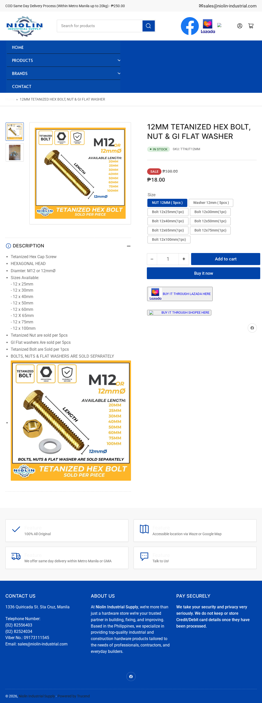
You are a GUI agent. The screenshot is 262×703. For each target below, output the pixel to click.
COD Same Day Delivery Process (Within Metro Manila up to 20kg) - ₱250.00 (65, 6)
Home (10, 99)
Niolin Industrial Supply (37, 696)
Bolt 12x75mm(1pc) (210, 230)
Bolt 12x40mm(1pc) (168, 221)
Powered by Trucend (74, 696)
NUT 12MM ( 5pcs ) (167, 203)
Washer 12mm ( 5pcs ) (211, 203)
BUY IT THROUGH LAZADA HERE (187, 294)
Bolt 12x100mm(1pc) (169, 239)
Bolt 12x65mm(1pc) (168, 230)
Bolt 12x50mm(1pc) (210, 221)
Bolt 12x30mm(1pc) (210, 212)
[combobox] (106, 26)
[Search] (149, 26)
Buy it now (203, 273)
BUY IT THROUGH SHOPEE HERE (185, 312)
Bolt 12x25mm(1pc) (168, 212)
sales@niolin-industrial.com (230, 5)
